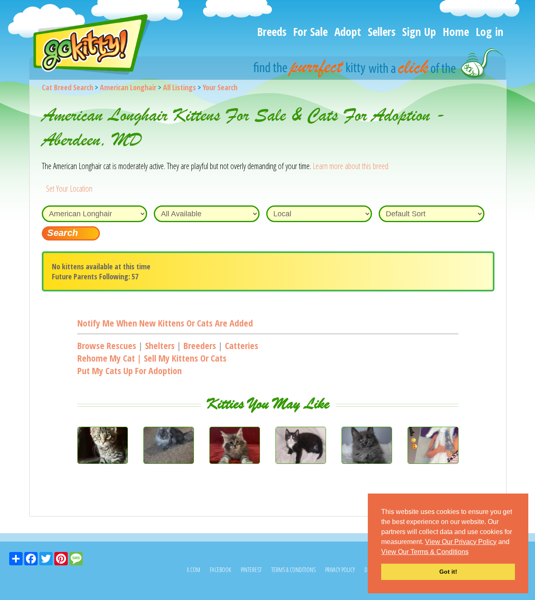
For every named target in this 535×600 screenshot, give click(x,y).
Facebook (220, 570)
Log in (489, 31)
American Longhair (128, 87)
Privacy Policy (340, 570)
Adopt (347, 31)
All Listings (179, 87)
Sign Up (419, 31)
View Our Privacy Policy (461, 541)
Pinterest (251, 570)
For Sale (310, 31)
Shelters (160, 345)
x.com (193, 570)
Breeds (271, 31)
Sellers (381, 31)
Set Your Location (69, 188)
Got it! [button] (448, 571)
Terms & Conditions (293, 570)
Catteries (241, 345)
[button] (471, 552)
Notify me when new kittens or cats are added (165, 322)
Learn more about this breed (350, 166)
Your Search (220, 87)
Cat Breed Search (67, 87)
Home (456, 31)
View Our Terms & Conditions (425, 551)
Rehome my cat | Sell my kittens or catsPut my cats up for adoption (152, 364)
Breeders (199, 345)
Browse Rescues (106, 345)
